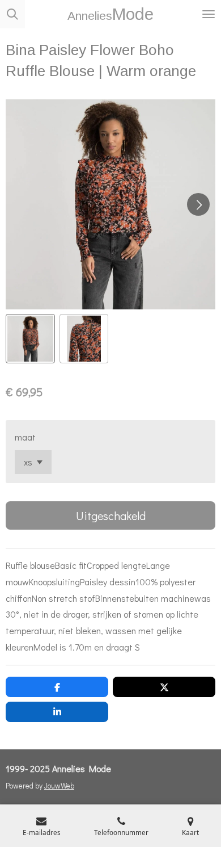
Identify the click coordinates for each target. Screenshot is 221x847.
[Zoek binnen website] (12, 14)
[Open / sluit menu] (208, 14)
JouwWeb (59, 786)
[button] (30, 338)
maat (25, 437)
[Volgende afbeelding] (198, 204)
